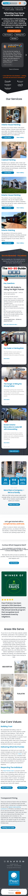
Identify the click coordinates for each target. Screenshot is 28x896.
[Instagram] (4, 861)
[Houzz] (11, 861)
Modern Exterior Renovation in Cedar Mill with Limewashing (13, 427)
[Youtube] (23, 861)
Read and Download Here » (10, 324)
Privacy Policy (10, 865)
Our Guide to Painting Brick (14, 348)
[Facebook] (17, 861)
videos (20, 754)
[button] (26, 55)
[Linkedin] (20, 861)
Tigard (22, 888)
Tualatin (26, 888)
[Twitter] (14, 861)
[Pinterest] (8, 861)
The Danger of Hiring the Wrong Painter (13, 385)
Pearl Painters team (8, 770)
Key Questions (9, 283)
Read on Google (7, 64)
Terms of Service (17, 865)
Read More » (7, 358)
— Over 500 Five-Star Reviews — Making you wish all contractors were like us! (14, 76)
